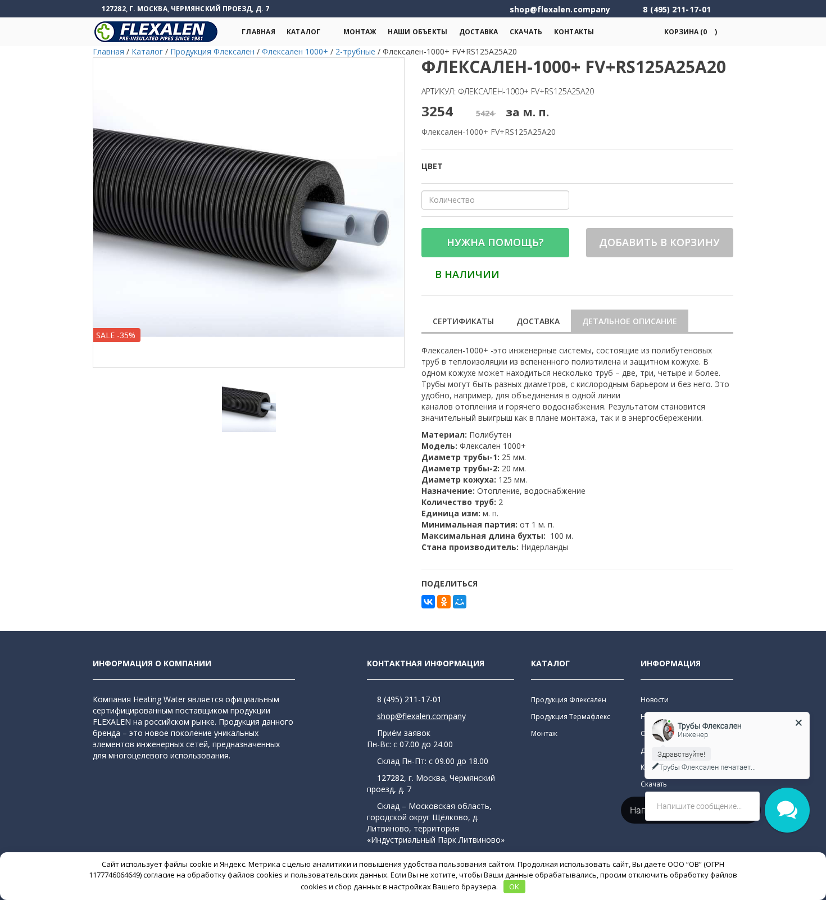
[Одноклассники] (444, 601)
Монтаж (360, 32)
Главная (258, 32)
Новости (655, 699)
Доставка (478, 32)
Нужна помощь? (495, 242)
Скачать (526, 32)
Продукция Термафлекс (570, 716)
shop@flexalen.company (421, 716)
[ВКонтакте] (428, 601)
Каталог (304, 32)
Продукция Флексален (568, 699)
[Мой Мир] (459, 601)
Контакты (574, 32)
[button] (688, 31)
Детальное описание (629, 321)
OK (514, 886)
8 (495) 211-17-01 (409, 699)
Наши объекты (417, 32)
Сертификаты (463, 321)
